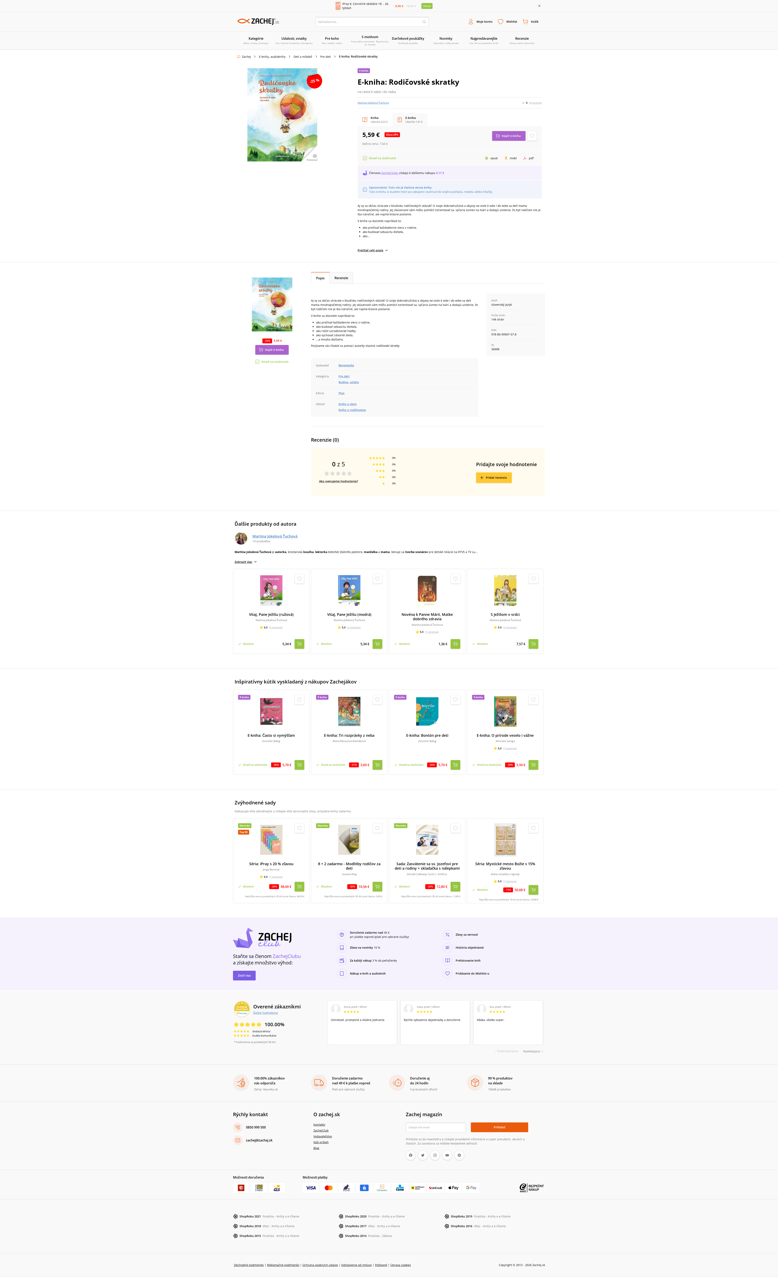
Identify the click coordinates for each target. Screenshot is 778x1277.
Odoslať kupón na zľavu (389, 691)
